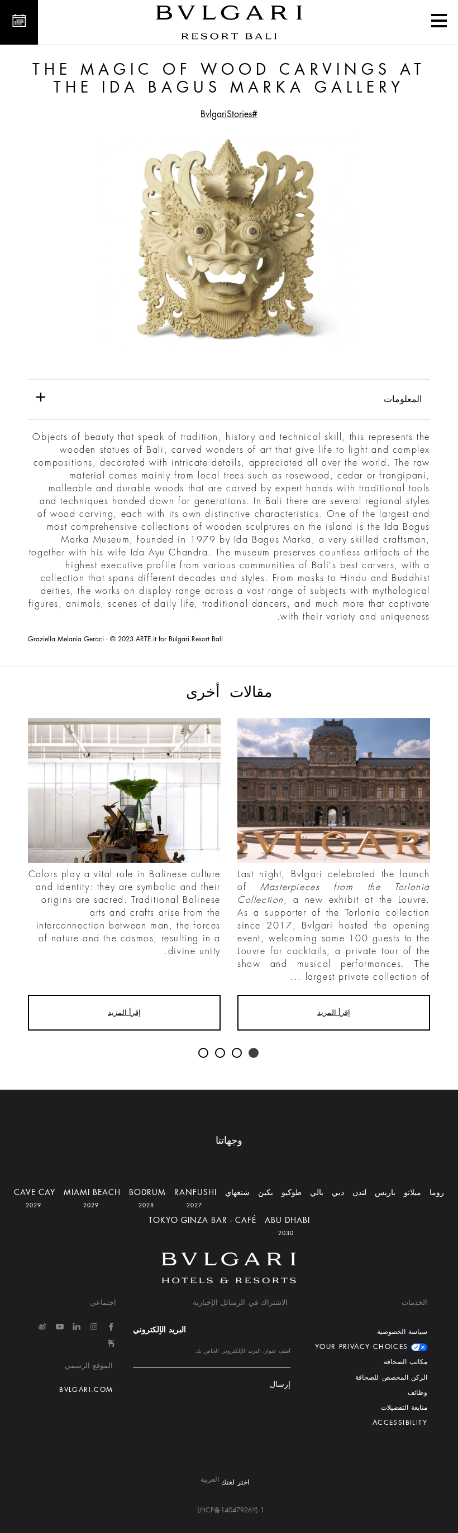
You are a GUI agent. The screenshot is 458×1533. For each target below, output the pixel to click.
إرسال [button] (280, 1384)
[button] (439, 22)
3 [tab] (220, 1053)
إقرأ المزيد (333, 1012)
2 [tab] (237, 1053)
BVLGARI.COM (86, 1389)
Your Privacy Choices (363, 1346)
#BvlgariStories (229, 114)
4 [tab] (203, 1053)
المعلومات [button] (403, 399)
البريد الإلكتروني (159, 1329)
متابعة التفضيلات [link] (404, 1407)
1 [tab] (254, 1053)
